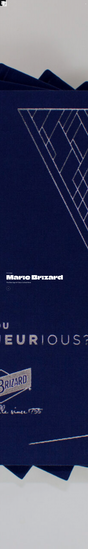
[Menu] (84, 4)
